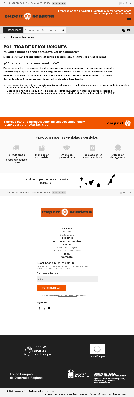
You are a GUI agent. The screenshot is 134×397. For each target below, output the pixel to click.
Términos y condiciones (52, 394)
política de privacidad (67, 296)
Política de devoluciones (22, 37)
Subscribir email (51, 288)
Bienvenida (67, 232)
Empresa (67, 228)
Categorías (12, 30)
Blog (67, 254)
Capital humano (67, 235)
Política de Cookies (98, 394)
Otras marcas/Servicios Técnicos (67, 251)
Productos (67, 238)
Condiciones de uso (117, 394)
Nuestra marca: (67, 248)
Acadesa (29, 16)
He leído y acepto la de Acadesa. (64, 296)
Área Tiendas (59, 3)
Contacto (67, 257)
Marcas (67, 244)
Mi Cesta (126, 3)
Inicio (6, 37)
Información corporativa (67, 241)
